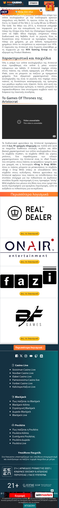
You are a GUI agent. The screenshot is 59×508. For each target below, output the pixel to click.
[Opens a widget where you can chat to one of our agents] (46, 501)
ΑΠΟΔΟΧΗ (29, 505)
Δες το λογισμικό (29, 233)
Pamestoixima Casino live (26, 379)
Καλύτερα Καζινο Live (23, 386)
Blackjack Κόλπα (21, 404)
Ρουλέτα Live (19, 443)
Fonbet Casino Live (22, 383)
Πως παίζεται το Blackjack (26, 401)
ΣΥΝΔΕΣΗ (33, 3)
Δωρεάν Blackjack (21, 411)
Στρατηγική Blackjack (23, 408)
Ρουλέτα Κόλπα (20, 433)
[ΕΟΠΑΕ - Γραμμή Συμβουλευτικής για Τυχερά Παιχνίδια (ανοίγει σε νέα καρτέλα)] (37, 485)
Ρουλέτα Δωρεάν (21, 439)
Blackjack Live (19, 415)
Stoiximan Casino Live (24, 369)
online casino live (19, 4)
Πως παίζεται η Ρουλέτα (25, 429)
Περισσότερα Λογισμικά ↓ (29, 347)
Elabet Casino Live (22, 376)
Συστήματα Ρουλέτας (23, 436)
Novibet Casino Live (22, 373)
